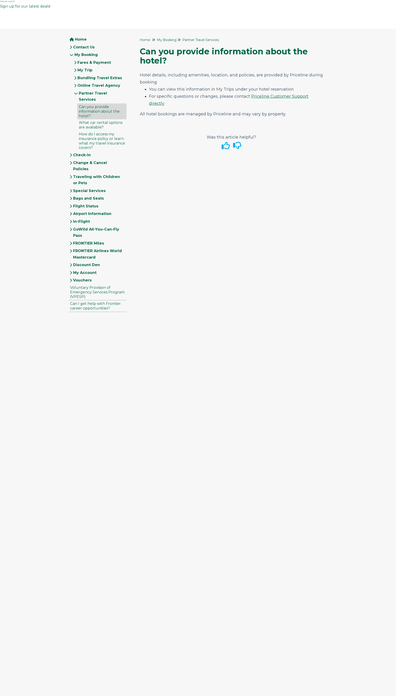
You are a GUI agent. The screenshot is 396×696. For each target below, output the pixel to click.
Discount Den (86, 265)
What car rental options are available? (100, 124)
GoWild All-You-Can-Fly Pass (96, 232)
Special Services (89, 191)
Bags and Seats (88, 198)
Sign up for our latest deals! (26, 6)
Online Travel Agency (98, 85)
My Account (84, 272)
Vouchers (82, 280)
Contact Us (84, 47)
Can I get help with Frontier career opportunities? (95, 305)
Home (81, 39)
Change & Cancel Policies (90, 166)
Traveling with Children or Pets (96, 180)
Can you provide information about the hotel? (99, 111)
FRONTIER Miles (88, 243)
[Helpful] (226, 147)
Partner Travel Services (93, 96)
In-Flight (81, 221)
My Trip (84, 70)
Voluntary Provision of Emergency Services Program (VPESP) (97, 292)
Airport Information (92, 214)
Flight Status (85, 206)
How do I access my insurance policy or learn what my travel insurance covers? (102, 141)
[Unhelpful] (237, 147)
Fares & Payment (94, 62)
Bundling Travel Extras (99, 78)
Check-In (82, 155)
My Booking (86, 55)
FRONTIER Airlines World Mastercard (97, 254)
